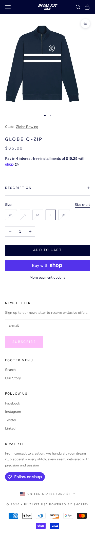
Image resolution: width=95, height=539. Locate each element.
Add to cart (47, 250)
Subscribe (24, 342)
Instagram (13, 411)
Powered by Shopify (69, 504)
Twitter (10, 420)
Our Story (13, 378)
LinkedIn (11, 428)
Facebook (12, 403)
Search (10, 369)
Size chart (82, 204)
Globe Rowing (27, 126)
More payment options (47, 277)
